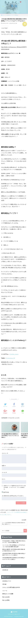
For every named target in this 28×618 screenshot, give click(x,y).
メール (4, 472)
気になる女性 (16, 418)
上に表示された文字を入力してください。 (13, 495)
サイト (3, 479)
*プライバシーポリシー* (14, 614)
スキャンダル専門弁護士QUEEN (11, 587)
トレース (4, 590)
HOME (14, 612)
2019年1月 (5, 570)
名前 (4, 465)
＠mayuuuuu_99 (10, 358)
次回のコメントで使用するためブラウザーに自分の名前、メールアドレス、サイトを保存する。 (15, 487)
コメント (5, 453)
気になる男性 (6, 600)
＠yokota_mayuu (13, 354)
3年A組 (10, 418)
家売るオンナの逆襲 (7, 593)
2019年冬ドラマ (6, 581)
